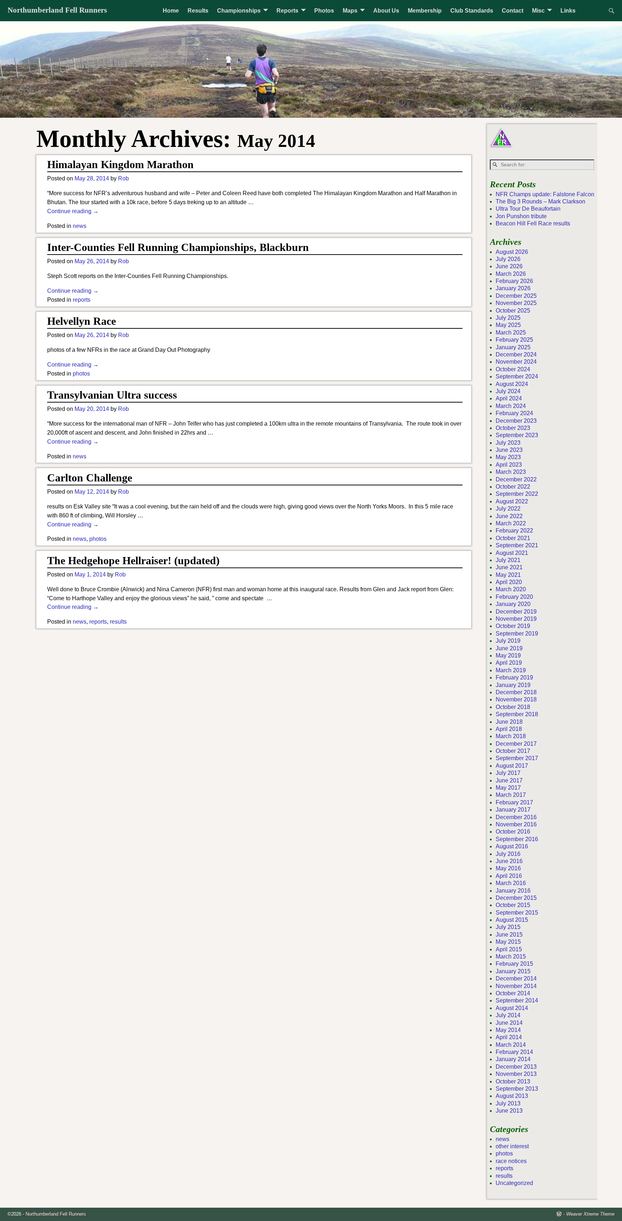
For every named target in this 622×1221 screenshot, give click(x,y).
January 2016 (513, 891)
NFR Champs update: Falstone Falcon (545, 194)
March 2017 (511, 795)
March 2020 (511, 589)
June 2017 (509, 780)
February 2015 (514, 964)
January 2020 (513, 604)
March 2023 (511, 472)
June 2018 (509, 722)
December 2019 (516, 612)
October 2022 (513, 487)
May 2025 (508, 325)
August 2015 (512, 920)
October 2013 (513, 1081)
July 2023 (508, 443)
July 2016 (508, 854)
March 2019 (511, 670)
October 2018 (513, 707)
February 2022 (514, 531)
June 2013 (509, 1111)
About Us (386, 11)
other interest (512, 1146)
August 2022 (512, 501)
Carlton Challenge (89, 478)
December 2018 (516, 692)
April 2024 (509, 398)
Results (198, 11)
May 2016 (508, 868)
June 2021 (509, 567)
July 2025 (508, 318)
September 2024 (517, 376)
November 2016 (516, 824)
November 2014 (516, 986)
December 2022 (516, 479)
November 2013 (516, 1074)
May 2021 (508, 575)
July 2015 (508, 927)
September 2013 (517, 1089)
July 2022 (508, 509)
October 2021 (513, 538)
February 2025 (514, 340)
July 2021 (508, 560)
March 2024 (511, 406)
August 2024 (512, 384)
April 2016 (509, 876)
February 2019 (514, 677)
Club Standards (471, 11)
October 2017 (513, 751)
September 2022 (517, 494)
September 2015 (517, 913)
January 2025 (513, 347)
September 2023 (517, 435)
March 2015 (511, 956)
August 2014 (512, 1008)
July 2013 (508, 1103)
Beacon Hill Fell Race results (533, 223)
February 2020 (514, 597)
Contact (512, 11)
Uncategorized (514, 1183)
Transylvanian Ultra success (112, 395)
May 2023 (508, 457)
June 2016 (509, 861)
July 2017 (508, 773)
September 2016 (517, 839)
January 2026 (513, 288)
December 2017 (516, 744)
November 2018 (516, 699)
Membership (425, 11)
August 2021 (512, 553)
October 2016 (513, 832)
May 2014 (508, 1030)
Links (568, 11)
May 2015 (508, 942)
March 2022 (511, 523)
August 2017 (512, 766)
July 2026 (508, 259)
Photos (324, 11)
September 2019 (517, 633)
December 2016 (516, 817)
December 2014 (516, 978)
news (79, 226)
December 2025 (516, 296)
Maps (350, 11)
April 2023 (509, 465)
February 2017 (514, 802)
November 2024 (516, 362)
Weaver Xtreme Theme (590, 1214)
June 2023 (509, 450)
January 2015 (513, 971)
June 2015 (509, 935)
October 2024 (513, 369)
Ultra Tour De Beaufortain (528, 209)
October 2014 (513, 993)
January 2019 (513, 685)
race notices (511, 1161)
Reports (287, 11)
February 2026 (514, 281)
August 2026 (512, 252)
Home (171, 11)
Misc (538, 11)
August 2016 (512, 846)
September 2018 (517, 714)
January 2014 (513, 1059)
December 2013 (516, 1067)
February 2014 (514, 1052)
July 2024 (508, 391)
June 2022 (509, 516)
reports (81, 300)
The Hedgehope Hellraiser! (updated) (133, 560)
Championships (239, 11)
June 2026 (509, 266)
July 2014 (508, 1015)
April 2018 (509, 729)
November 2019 (516, 619)
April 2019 (509, 663)
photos (81, 374)
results (118, 622)
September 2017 (517, 758)
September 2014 (517, 1000)
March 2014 (511, 1045)
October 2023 (513, 428)
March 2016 (511, 883)
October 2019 (513, 626)
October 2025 (513, 311)
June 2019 (509, 648)
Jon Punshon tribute (521, 216)
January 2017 (513, 810)
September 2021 (517, 545)
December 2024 (516, 354)
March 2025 (511, 332)
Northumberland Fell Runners (57, 10)
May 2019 (508, 655)
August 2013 (512, 1096)
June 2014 (509, 1023)
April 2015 (509, 949)
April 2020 (509, 582)
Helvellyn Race (81, 321)
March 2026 (511, 274)
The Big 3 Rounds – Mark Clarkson (540, 201)
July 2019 (508, 641)
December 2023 (516, 421)
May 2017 (508, 788)
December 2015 (516, 898)
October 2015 (513, 905)
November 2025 (516, 303)
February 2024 (514, 413)
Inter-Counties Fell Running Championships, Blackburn (178, 247)
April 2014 (509, 1037)
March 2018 (511, 736)
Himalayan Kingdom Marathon (120, 164)
